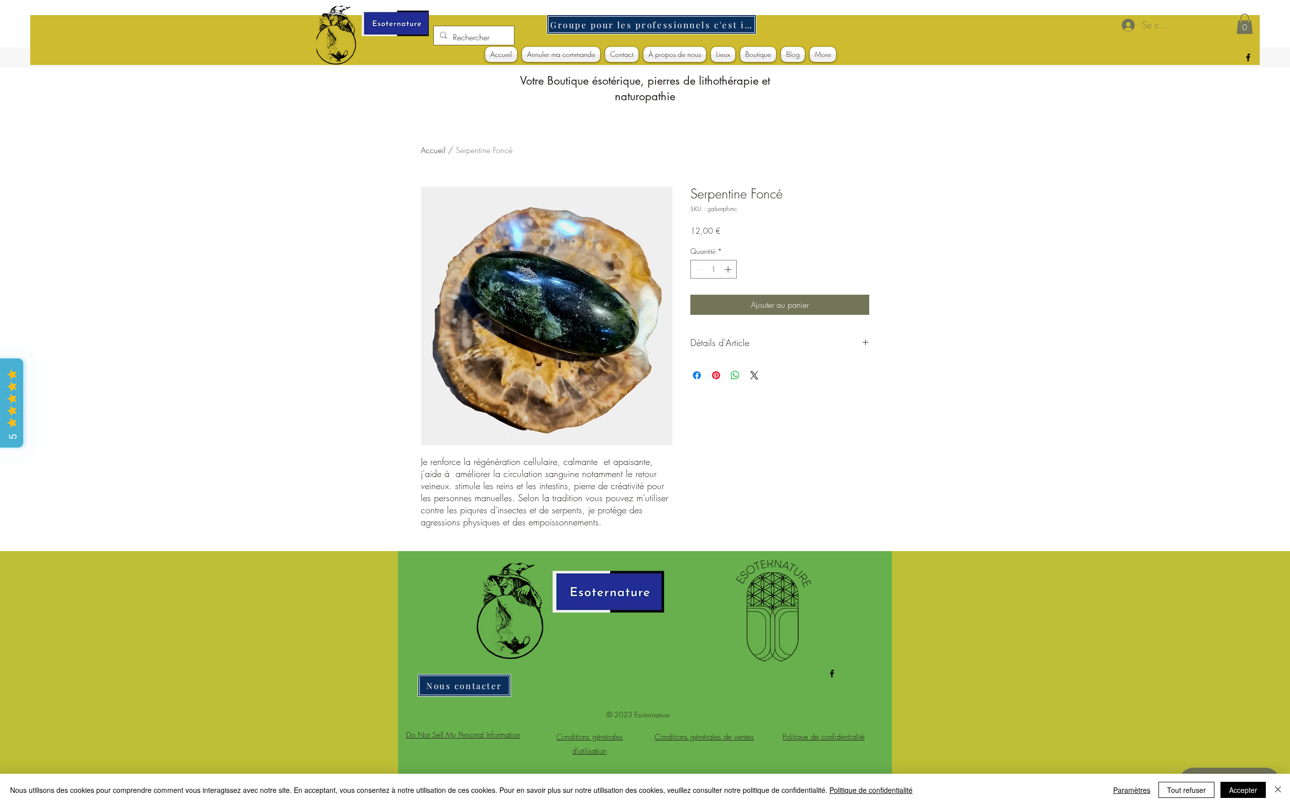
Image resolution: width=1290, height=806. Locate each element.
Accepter (1243, 790)
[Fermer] (1278, 790)
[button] (1244, 24)
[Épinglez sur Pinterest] (716, 375)
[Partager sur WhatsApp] (735, 375)
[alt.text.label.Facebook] (1248, 57)
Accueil (433, 150)
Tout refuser (1186, 790)
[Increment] (729, 269)
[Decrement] (698, 269)
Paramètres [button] (1131, 790)
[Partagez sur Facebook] (697, 375)
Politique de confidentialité (871, 790)
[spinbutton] (713, 269)
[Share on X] (754, 375)
